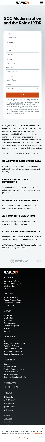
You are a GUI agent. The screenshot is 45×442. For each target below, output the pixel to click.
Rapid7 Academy (11, 374)
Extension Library (11, 372)
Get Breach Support (12, 303)
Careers (7, 331)
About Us (8, 315)
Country (8, 85)
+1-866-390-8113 (11, 387)
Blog (5, 341)
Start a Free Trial (11, 297)
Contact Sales (9, 305)
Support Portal (10, 366)
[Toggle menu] (41, 2)
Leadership (8, 318)
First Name (9, 34)
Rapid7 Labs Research (13, 349)
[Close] (42, 428)
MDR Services (10, 286)
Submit (22, 95)
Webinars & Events (11, 346)
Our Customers (10, 323)
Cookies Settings (22, 438)
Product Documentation (14, 369)
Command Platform (12, 281)
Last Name (9, 42)
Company (9, 59)
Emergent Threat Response (15, 343)
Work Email (10, 76)
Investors (7, 328)
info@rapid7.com (19, 113)
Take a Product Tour (12, 300)
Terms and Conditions (28, 108)
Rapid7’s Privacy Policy (16, 102)
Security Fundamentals (13, 354)
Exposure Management (13, 283)
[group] (22, 261)
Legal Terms (8, 418)
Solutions (7, 289)
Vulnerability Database (13, 351)
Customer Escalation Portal (15, 377)
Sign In (7, 364)
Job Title (9, 51)
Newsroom (8, 320)
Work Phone (10, 68)
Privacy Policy (8, 422)
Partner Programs (11, 326)
